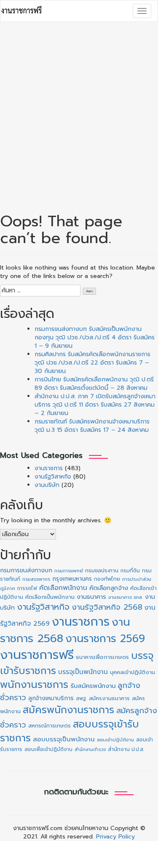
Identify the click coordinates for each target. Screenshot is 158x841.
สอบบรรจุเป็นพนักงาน (64, 739)
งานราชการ (49, 468)
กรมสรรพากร (36, 579)
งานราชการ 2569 (105, 639)
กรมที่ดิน (130, 570)
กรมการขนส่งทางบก (26, 570)
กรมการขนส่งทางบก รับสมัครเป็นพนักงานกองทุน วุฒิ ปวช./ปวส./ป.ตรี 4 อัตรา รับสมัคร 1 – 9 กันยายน (95, 337)
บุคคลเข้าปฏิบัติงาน (132, 672)
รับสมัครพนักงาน (92, 685)
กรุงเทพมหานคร (72, 578)
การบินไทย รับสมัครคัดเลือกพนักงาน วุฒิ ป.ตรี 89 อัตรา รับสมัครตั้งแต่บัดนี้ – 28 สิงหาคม (94, 383)
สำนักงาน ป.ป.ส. (126, 749)
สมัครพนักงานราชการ (68, 710)
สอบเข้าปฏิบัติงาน (115, 739)
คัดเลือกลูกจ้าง (108, 587)
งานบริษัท (47, 485)
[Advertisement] (79, 109)
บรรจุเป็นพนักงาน (83, 672)
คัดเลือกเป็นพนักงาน (50, 597)
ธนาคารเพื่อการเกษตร (102, 657)
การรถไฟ (27, 588)
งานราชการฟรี (37, 654)
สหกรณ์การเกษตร (49, 726)
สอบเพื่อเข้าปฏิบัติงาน (48, 749)
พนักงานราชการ (34, 684)
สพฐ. (81, 698)
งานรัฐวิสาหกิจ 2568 (107, 607)
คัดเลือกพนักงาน (63, 588)
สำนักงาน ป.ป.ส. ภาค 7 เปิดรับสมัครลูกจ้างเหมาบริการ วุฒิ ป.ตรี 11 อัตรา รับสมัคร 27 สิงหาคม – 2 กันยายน (95, 405)
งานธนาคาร (91, 596)
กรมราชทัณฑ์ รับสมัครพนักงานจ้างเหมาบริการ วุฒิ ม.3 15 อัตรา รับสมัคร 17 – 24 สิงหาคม (92, 425)
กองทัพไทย (107, 579)
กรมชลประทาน (101, 570)
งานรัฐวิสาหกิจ (53, 476)
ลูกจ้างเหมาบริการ (51, 698)
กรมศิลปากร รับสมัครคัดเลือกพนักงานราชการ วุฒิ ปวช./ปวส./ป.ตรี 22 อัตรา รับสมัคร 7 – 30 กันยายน (92, 363)
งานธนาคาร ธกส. (125, 597)
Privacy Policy (115, 836)
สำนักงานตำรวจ (90, 749)
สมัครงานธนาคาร (109, 698)
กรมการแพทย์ (68, 570)
